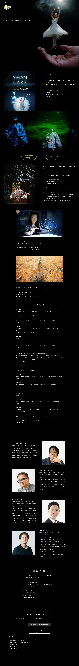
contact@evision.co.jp (39, 633)
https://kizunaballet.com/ (48, 96)
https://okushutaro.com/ (21, 422)
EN (9, 2)
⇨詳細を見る (18, 322)
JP (5, 2)
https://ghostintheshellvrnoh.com (62, 200)
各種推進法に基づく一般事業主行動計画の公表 (39, 624)
